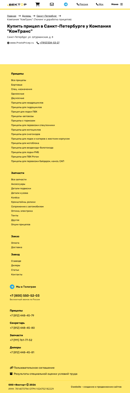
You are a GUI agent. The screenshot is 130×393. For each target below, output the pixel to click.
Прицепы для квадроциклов (27, 102)
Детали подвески (21, 188)
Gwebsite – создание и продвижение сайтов (96, 386)
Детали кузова (19, 193)
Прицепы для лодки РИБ (25, 152)
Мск (100, 4)
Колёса (15, 197)
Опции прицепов (20, 224)
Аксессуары (18, 184)
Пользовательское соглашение (34, 367)
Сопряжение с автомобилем (27, 206)
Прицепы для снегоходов (25, 134)
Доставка (16, 247)
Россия (83, 4)
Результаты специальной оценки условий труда (45, 373)
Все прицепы (18, 80)
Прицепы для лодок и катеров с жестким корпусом (40, 138)
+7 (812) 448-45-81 (22, 352)
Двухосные (17, 98)
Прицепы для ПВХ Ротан (25, 156)
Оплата (15, 242)
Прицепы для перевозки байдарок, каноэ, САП (37, 161)
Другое (15, 220)
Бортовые (16, 84)
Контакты (16, 274)
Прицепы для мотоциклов (26, 129)
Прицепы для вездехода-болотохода (32, 147)
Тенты (14, 215)
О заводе (16, 261)
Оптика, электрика (22, 211)
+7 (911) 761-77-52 (21, 340)
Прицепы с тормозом (23, 120)
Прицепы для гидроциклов (26, 107)
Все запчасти (19, 179)
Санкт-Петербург (47, 16)
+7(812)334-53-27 (49, 42)
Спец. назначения (21, 89)
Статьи (15, 270)
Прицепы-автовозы (22, 116)
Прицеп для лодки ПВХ (24, 111)
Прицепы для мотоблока (25, 143)
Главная (11, 16)
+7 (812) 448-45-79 (22, 315)
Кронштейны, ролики (23, 202)
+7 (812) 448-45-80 (22, 327)
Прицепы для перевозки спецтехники (33, 125)
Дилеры (26, 16)
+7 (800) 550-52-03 (24, 295)
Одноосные (17, 93)
